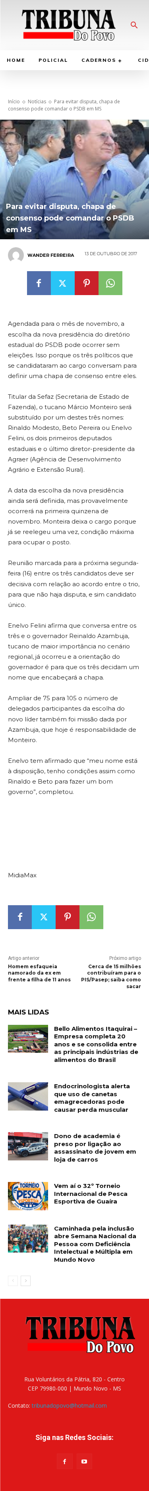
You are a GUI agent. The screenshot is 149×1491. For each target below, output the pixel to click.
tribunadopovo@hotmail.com (69, 1405)
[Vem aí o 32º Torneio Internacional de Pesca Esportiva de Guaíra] (28, 1196)
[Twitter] (63, 283)
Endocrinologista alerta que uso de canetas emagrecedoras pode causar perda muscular (92, 1097)
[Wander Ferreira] (17, 255)
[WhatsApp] (110, 283)
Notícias (37, 101)
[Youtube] (84, 1461)
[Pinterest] (87, 283)
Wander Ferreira (50, 255)
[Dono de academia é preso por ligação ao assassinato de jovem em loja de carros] (28, 1146)
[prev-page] (13, 1281)
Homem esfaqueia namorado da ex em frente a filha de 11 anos (39, 973)
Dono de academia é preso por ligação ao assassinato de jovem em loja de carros (95, 1147)
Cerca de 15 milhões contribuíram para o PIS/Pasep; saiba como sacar (111, 976)
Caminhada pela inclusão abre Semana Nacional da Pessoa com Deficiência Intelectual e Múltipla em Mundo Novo (95, 1244)
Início (14, 101)
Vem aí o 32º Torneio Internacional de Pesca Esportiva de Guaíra (91, 1193)
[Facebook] (39, 283)
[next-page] (26, 1281)
